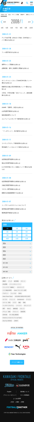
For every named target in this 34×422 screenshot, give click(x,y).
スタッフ (22, 308)
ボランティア (27, 305)
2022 (17, 259)
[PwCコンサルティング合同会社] (26, 339)
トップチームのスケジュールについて (14, 205)
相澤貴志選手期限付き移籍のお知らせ (14, 209)
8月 (17, 235)
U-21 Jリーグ (20, 287)
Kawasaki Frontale (13, 3)
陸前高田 (23, 311)
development (20, 299)
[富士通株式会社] (11, 332)
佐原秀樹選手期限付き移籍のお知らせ (14, 181)
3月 (27, 228)
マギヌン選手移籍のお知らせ (11, 189)
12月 (26, 238)
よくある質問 (17, 398)
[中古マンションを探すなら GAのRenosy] (9, 346)
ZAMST (16, 320)
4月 (7, 232)
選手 (4, 308)
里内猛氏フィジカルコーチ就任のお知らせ (15, 147)
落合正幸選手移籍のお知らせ (11, 163)
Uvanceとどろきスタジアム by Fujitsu (12, 317)
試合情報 (5, 284)
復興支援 (15, 308)
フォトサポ (13, 293)
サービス (28, 299)
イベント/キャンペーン (15, 284)
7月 (7, 235)
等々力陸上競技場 (13, 314)
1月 (7, 228)
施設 (20, 302)
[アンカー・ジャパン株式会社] (22, 332)
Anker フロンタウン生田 (20, 290)
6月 (27, 232)
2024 (17, 251)
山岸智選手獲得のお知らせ (10, 111)
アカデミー (5, 293)
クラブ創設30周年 (7, 290)
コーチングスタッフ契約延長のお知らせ (14, 143)
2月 (17, 228)
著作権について (24, 391)
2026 (17, 244)
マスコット (15, 311)
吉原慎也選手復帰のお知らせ (11, 159)
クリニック (12, 299)
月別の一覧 (4, 14)
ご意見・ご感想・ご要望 (17, 402)
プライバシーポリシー (9, 395)
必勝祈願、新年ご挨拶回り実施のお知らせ (15, 68)
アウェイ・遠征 (6, 311)
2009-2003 (17, 272)
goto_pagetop (30, 407)
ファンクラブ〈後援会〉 (9, 287)
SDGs (20, 293)
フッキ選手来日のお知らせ (10, 52)
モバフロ (5, 299)
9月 (27, 235)
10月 (7, 238)
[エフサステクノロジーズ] (17, 353)
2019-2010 (17, 268)
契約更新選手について (9, 115)
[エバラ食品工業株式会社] (26, 346)
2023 (17, 255)
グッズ (10, 281)
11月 (17, 238)
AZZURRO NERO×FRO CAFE (22, 296)
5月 (17, 232)
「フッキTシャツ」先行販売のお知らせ (14, 131)
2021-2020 (17, 263)
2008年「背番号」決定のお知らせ (12, 107)
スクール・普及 (6, 302)
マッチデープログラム (8, 305)
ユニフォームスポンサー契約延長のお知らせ (16, 119)
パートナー (19, 305)
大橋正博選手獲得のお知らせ (11, 185)
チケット (23, 281)
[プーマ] (18, 346)
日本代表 (5, 314)
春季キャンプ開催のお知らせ (11, 64)
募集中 (4, 281)
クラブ (14, 302)
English (9, 391)
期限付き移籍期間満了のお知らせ (12, 193)
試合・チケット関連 (13, 14)
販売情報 (16, 281)
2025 (17, 248)
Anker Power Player (8, 296)
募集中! (22, 14)
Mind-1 (9, 308)
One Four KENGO (7, 320)
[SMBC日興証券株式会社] (13, 339)
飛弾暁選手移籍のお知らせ (10, 213)
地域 (24, 302)
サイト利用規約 (24, 395)
